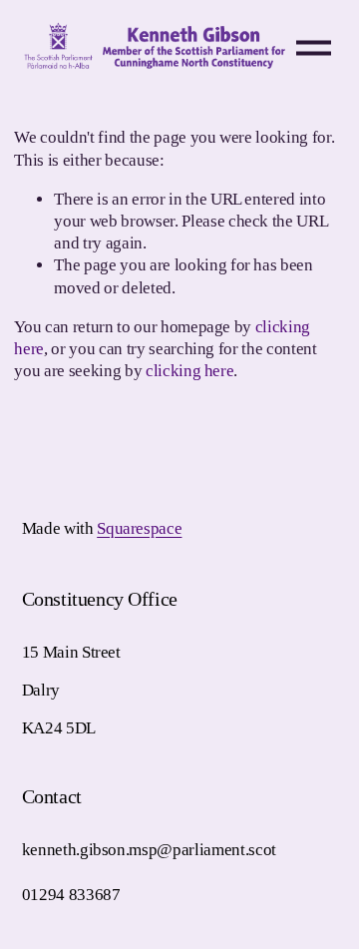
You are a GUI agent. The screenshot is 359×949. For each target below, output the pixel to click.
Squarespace (139, 528)
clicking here (190, 370)
